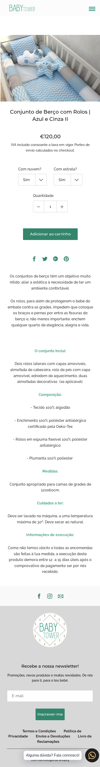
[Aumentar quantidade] (62, 206)
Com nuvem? (29, 169)
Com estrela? (65, 169)
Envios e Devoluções (53, 736)
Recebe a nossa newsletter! (50, 666)
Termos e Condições (39, 731)
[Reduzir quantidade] (38, 206)
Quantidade (43, 195)
